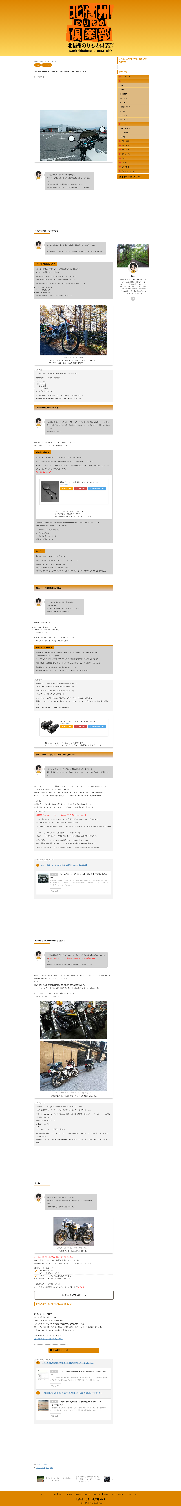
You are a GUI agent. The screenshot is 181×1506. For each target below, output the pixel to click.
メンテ (43, 1468)
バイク (38, 1464)
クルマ (124, 124)
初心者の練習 (125, 107)
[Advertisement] (73, 93)
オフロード (123, 102)
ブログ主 (124, 162)
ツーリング (123, 111)
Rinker (66, 484)
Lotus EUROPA (125, 128)
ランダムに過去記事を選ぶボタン (74, 1295)
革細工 (124, 158)
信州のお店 (125, 145)
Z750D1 (122, 90)
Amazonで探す (66, 488)
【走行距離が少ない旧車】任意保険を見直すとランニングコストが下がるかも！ (72, 1393)
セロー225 (123, 98)
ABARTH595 (124, 132)
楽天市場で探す (80, 488)
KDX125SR (123, 94)
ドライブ (122, 137)
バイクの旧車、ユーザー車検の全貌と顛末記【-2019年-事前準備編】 (64, 865)
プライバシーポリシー (128, 171)
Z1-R (121, 85)
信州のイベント (127, 154)
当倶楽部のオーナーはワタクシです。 (48, 1339)
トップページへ (127, 77)
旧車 (51, 1468)
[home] (133, 299)
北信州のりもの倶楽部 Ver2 (90, 1499)
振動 (47, 1468)
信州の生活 (125, 150)
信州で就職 (125, 141)
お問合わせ (125, 167)
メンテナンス (45, 1464)
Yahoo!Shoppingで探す (97, 488)
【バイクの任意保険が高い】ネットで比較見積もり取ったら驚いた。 (68, 1363)
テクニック (123, 115)
